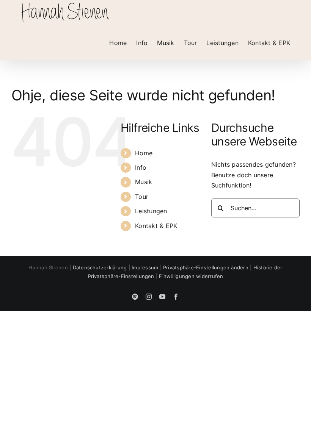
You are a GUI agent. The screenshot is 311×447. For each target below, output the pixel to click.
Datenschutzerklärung (100, 267)
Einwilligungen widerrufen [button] (191, 276)
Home (143, 153)
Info (140, 167)
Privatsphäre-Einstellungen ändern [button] (205, 267)
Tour (141, 196)
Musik (143, 182)
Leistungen (151, 211)
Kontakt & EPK (156, 226)
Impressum (145, 267)
